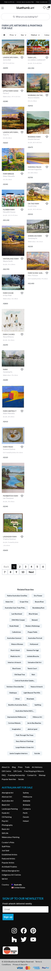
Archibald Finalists (9, 866)
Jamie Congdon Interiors (18, 753)
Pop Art (5, 821)
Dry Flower (38, 596)
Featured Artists (8, 858)
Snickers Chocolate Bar (15, 687)
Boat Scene (16, 668)
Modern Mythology (33, 626)
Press (20, 767)
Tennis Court (32, 668)
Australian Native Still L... (24, 711)
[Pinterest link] (35, 934)
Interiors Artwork (14, 662)
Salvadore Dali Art (34, 662)
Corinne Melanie (14, 723)
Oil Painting (7, 817)
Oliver (17, 699)
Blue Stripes (33, 614)
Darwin (26, 817)
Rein (33, 674)
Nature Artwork (37, 687)
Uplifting (38, 705)
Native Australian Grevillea (17, 596)
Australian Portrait (35, 638)
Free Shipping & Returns (34, 771)
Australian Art (7, 801)
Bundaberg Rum (38, 608)
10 (22, 572)
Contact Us (31, 775)
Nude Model (14, 626)
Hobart (26, 821)
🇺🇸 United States (18, 887)
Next (31, 572)
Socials (21, 779)
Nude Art (5, 813)
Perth (25, 813)
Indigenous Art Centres (11, 875)
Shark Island (15, 650)
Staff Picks (6, 846)
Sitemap (42, 775)
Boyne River (39, 602)
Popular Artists (8, 862)
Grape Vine (24, 602)
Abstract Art (7, 797)
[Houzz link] (16, 942)
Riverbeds (30, 699)
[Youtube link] (35, 942)
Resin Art (5, 829)
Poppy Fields (32, 632)
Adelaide (26, 801)
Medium (34, 35)
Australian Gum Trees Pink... (15, 608)
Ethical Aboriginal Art (10, 871)
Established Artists (9, 854)
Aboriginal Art (7, 792)
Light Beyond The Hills (32, 693)
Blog (14, 767)
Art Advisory (37, 767)
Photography (7, 825)
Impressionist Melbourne (16, 717)
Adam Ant (9, 602)
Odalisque (13, 693)
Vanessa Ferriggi (33, 650)
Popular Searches (9, 779)
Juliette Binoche (33, 656)
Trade (27, 767)
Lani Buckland (17, 614)
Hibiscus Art (37, 717)
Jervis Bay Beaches (34, 723)
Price (12, 35)
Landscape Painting (10, 809)
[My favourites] (44, 7)
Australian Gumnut (14, 638)
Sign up (8, 917)
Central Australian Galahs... (25, 681)
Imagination (16, 729)
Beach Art (6, 805)
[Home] (25, 8)
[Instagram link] (16, 934)
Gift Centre (6, 771)
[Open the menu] (2, 8)
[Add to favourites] (22, 57)
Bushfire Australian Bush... (18, 705)
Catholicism (16, 632)
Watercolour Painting (10, 837)
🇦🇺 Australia (16, 884)
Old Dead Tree (19, 674)
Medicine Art (15, 656)
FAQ (4, 775)
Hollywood (34, 644)
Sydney (26, 792)
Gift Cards (17, 771)
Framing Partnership (16, 775)
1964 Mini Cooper (18, 620)
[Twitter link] (25, 942)
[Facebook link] (25, 934)
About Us (6, 767)
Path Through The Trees (24, 735)
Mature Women (17, 644)
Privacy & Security (20, 964)
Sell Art (5, 879)
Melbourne (27, 797)
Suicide (37, 753)
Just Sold (5, 850)
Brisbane (26, 805)
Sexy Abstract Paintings (24, 741)
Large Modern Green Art (25, 747)
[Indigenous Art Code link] (25, 950)
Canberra (27, 809)
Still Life (5, 833)
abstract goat (32, 729)
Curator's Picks (8, 842)
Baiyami (35, 620)
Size (22, 35)
